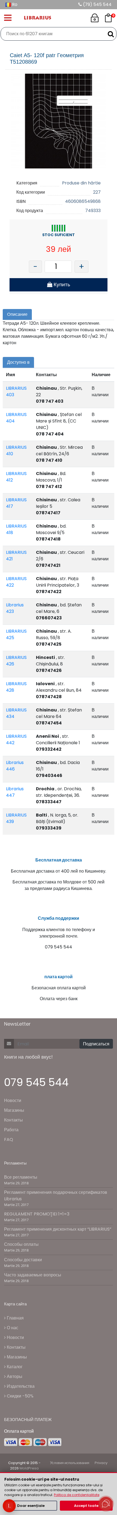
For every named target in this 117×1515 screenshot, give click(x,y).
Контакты (13, 1120)
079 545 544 (36, 1082)
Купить (61, 284)
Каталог (14, 1367)
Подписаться (96, 1044)
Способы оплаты (21, 1244)
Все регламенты (20, 1177)
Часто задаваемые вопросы (32, 1275)
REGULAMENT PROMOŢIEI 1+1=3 (36, 1214)
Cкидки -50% (19, 1396)
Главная (15, 1318)
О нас (12, 1328)
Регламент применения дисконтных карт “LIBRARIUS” (57, 1229)
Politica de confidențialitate (76, 1495)
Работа (11, 1130)
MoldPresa (29, 1468)
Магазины (14, 1110)
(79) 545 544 (97, 4)
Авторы (14, 1376)
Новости (12, 1100)
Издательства (20, 1386)
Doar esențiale (31, 1505)
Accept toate (86, 1505)
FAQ (8, 1139)
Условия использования (69, 1462)
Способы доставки (23, 1260)
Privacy (101, 1462)
